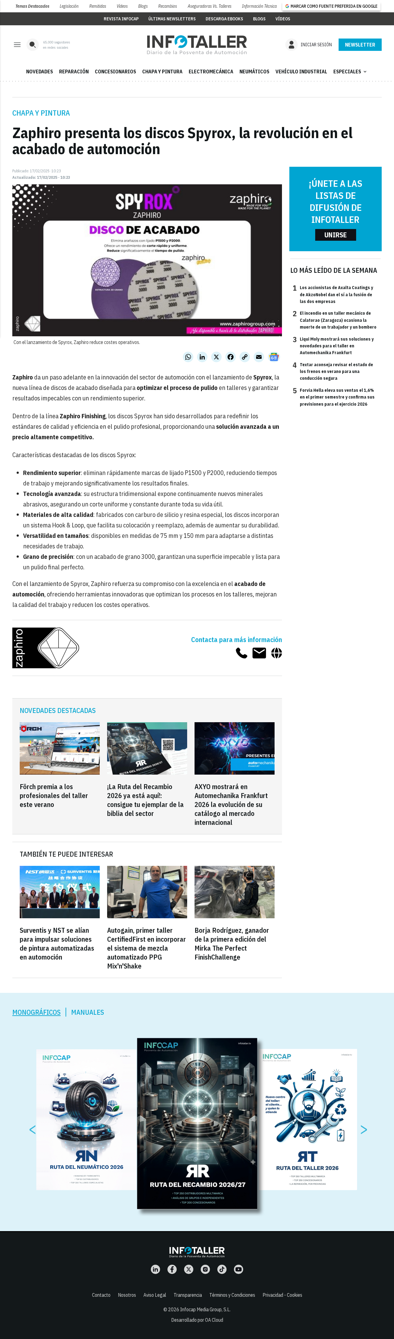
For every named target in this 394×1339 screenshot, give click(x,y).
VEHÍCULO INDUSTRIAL (301, 71)
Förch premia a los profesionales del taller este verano (54, 795)
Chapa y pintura (41, 113)
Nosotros (127, 1295)
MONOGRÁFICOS (36, 1012)
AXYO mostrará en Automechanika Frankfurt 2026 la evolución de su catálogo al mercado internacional (231, 804)
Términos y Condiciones (232, 1295)
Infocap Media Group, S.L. (205, 1309)
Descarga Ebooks (224, 19)
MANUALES (87, 1012)
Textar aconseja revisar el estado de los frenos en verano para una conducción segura (333, 371)
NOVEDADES (39, 71)
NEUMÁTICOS (254, 71)
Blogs (143, 6)
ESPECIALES (350, 71)
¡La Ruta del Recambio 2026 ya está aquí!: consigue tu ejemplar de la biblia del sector (145, 800)
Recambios (167, 6)
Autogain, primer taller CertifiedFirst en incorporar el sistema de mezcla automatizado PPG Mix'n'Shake (146, 948)
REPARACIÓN (74, 71)
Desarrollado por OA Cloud (197, 1320)
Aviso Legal (154, 1295)
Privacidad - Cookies (282, 1295)
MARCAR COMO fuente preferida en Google (334, 6)
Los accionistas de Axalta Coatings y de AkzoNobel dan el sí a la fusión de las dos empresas (333, 294)
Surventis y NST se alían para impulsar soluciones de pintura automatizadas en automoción (57, 943)
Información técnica (259, 6)
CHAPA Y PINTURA (162, 71)
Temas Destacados (32, 6)
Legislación (69, 6)
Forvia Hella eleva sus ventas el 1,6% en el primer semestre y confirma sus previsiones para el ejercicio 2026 (334, 397)
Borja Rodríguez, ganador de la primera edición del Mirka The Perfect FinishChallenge (232, 943)
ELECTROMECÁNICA (211, 71)
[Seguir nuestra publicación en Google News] (274, 357)
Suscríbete (360, 45)
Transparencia (188, 1295)
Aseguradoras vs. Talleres (209, 6)
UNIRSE (335, 234)
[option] (197, 1124)
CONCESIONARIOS (115, 71)
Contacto (101, 1295)
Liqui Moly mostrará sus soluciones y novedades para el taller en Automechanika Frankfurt (333, 346)
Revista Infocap (121, 19)
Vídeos (122, 6)
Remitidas (97, 6)
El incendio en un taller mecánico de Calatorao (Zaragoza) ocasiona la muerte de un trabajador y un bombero (334, 320)
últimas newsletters (172, 19)
